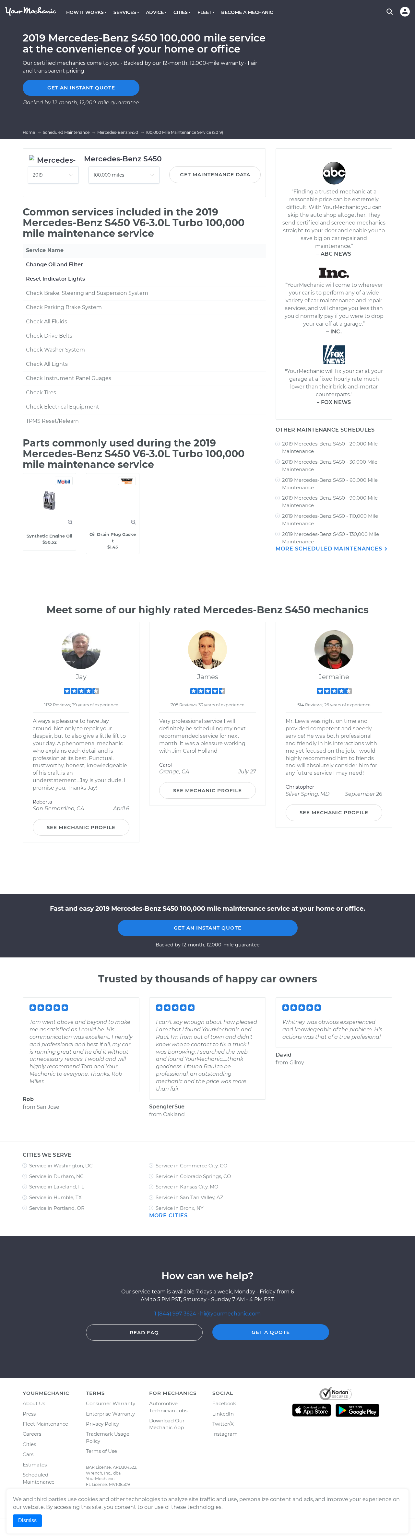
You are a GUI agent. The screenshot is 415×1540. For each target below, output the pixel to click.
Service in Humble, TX (55, 1197)
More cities (168, 1215)
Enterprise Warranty (110, 1414)
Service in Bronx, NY (180, 1208)
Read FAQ (144, 1332)
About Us (34, 1403)
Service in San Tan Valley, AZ (189, 1197)
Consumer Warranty (110, 1403)
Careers (32, 1434)
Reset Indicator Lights (55, 279)
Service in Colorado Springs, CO (193, 1176)
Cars (28, 1454)
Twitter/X (223, 1424)
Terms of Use (101, 1451)
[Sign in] (405, 11)
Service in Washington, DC (61, 1166)
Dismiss (27, 1520)
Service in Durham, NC (56, 1176)
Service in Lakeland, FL (56, 1187)
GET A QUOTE (271, 1332)
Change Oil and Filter (54, 264)
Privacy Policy (102, 1424)
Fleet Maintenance (45, 1424)
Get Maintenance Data (215, 174)
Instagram (225, 1434)
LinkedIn (223, 1414)
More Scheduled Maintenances (330, 549)
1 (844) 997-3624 (175, 1314)
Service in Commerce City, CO (192, 1166)
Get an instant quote (81, 88)
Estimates (35, 1465)
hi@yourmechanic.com (230, 1314)
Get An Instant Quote (208, 928)
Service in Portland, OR (57, 1208)
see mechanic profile (81, 827)
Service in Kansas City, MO (187, 1187)
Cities (29, 1444)
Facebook (224, 1403)
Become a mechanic (247, 12)
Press (29, 1414)
